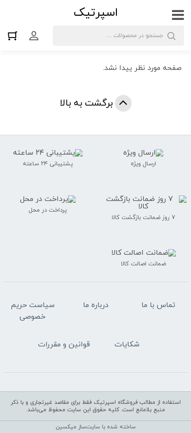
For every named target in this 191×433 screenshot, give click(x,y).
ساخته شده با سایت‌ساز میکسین (96, 427)
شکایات (127, 344)
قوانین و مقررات (64, 344)
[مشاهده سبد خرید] (15, 35)
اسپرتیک (96, 13)
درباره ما (95, 305)
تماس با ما (158, 305)
